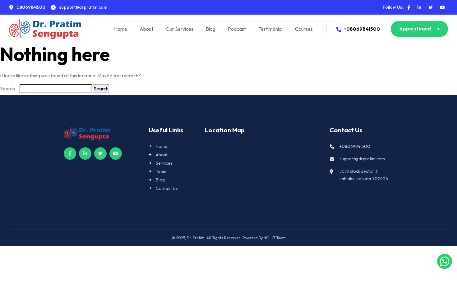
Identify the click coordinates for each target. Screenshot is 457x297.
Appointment (415, 28)
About (146, 29)
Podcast (237, 29)
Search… (9, 88)
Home (120, 29)
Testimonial (270, 29)
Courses (304, 29)
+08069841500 (362, 29)
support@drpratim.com (362, 159)
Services (164, 163)
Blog (210, 29)
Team (161, 171)
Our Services (179, 29)
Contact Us (167, 188)
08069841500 (30, 7)
